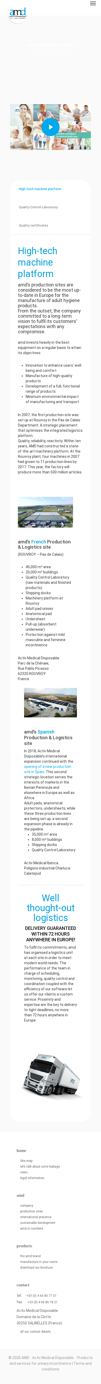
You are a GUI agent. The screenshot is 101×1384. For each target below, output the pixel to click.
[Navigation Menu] (93, 3)
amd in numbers (31, 1228)
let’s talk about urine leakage (40, 1166)
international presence (35, 1217)
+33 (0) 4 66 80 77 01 (41, 1296)
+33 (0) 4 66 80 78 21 (42, 1302)
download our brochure (36, 1267)
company (26, 1205)
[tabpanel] (50, 678)
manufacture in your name (38, 1262)
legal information (32, 1178)
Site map (26, 1161)
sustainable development (37, 1223)
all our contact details (35, 1331)
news (24, 1172)
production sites (31, 1211)
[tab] (39, 189)
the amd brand (30, 1256)
